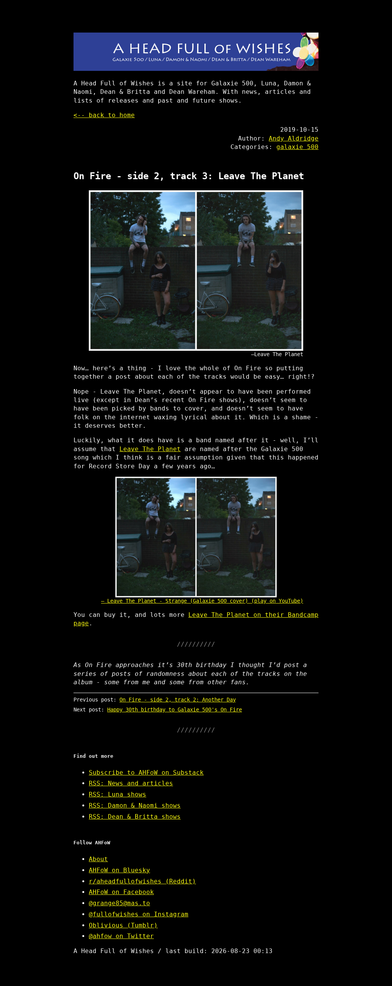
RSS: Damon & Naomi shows (135, 805)
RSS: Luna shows (117, 794)
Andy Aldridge (293, 138)
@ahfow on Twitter (121, 936)
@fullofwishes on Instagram (138, 914)
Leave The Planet (150, 449)
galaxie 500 (297, 146)
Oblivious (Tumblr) (123, 925)
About (98, 859)
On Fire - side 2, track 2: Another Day (177, 700)
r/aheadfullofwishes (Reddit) (142, 881)
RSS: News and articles (131, 783)
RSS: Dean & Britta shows (135, 816)
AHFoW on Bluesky (119, 870)
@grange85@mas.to (119, 903)
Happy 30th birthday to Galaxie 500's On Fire (174, 709)
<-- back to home (104, 115)
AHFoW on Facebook (121, 892)
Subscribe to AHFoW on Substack (146, 772)
